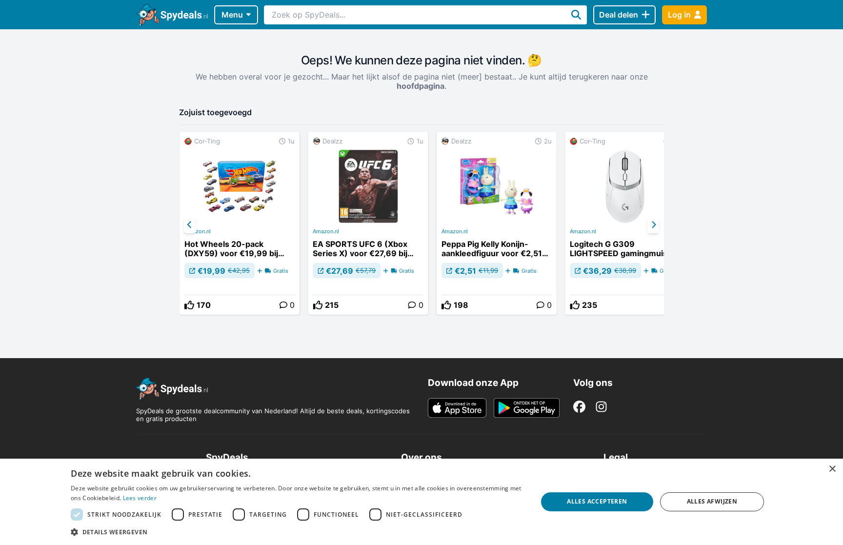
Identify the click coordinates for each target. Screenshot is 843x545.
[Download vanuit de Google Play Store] (527, 408)
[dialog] (421, 502)
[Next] (653, 225)
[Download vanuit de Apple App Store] (457, 408)
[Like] (189, 305)
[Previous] (190, 225)
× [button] (832, 469)
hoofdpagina (420, 86)
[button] (297, 532)
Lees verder (140, 498)
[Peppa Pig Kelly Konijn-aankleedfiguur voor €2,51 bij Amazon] (497, 223)
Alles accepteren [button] (597, 501)
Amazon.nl (197, 231)
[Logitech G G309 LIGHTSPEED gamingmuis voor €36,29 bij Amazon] (625, 223)
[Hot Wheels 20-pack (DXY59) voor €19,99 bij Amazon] (240, 223)
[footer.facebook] (579, 407)
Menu (232, 15)
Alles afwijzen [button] (712, 501)
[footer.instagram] (601, 407)
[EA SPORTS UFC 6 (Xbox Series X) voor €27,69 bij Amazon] (368, 223)
